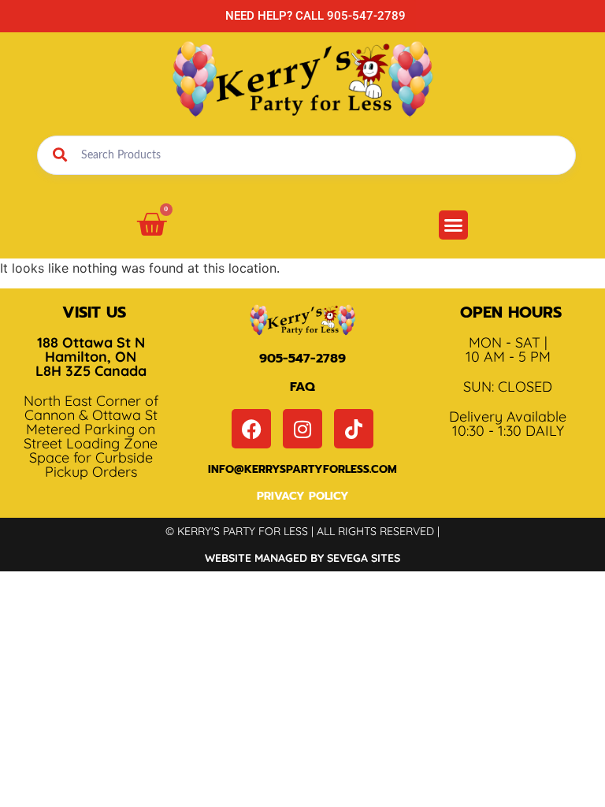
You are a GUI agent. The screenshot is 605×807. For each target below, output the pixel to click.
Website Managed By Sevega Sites (302, 558)
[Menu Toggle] (453, 225)
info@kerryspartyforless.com (302, 469)
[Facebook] (251, 428)
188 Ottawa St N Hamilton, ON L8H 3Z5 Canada (91, 356)
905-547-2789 (302, 358)
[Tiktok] (353, 428)
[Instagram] (302, 428)
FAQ (302, 386)
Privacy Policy (303, 496)
